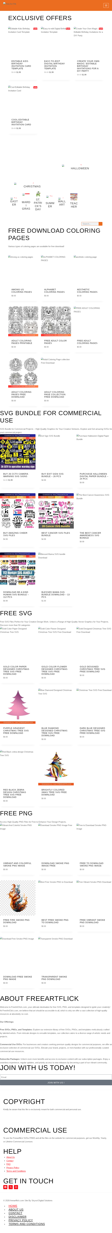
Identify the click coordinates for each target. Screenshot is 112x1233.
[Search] (100, 224)
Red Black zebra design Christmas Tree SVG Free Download (14, 793)
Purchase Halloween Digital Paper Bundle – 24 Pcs (94, 476)
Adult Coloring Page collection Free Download (55, 394)
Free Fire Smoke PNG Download (16, 921)
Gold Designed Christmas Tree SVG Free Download (92, 669)
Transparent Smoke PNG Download (54, 978)
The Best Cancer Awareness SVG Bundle (90, 535)
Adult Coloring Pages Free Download (21, 394)
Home (13, 1205)
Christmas (32, 186)
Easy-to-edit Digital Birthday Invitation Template (54, 65)
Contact (9, 1161)
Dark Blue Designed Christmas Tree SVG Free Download (92, 730)
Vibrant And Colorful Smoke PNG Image (17, 864)
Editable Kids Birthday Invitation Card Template (21, 65)
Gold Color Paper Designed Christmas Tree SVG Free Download (16, 670)
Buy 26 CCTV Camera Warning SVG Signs (15, 475)
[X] (11, 1187)
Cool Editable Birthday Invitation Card (21, 122)
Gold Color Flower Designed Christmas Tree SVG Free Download (54, 670)
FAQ (8, 1164)
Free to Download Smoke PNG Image (92, 864)
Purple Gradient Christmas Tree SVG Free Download (16, 730)
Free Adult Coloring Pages (87, 342)
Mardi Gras (26, 205)
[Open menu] (106, 5)
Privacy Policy (12, 1167)
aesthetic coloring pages (87, 290)
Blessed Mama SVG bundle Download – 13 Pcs (56, 594)
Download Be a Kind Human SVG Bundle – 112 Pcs (16, 594)
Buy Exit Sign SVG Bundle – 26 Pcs (53, 475)
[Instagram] (16, 1187)
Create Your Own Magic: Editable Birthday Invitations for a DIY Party (88, 66)
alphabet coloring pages (54, 290)
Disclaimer (17, 1216)
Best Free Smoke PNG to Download (55, 921)
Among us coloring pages (21, 290)
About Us (10, 1157)
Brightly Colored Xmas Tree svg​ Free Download (54, 792)
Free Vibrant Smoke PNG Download (92, 921)
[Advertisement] (32, 163)
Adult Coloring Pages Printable (21, 342)
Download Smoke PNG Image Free (55, 864)
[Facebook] (5, 1187)
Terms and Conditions (16, 1171)
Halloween (80, 168)
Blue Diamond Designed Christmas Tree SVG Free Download (54, 732)
